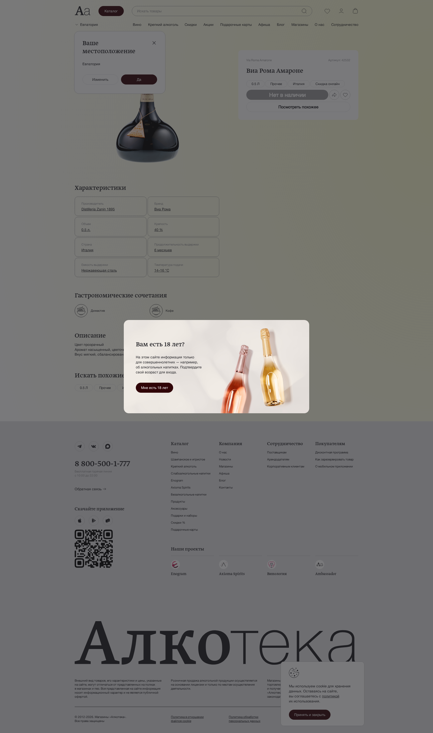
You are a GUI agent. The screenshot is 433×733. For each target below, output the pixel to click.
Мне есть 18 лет (154, 388)
